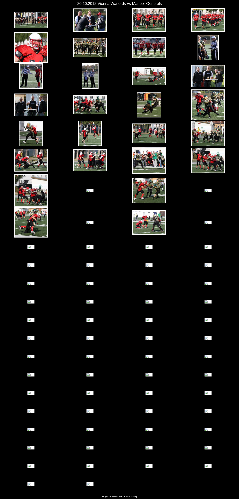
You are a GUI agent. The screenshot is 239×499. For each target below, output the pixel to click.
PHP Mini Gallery (129, 496)
